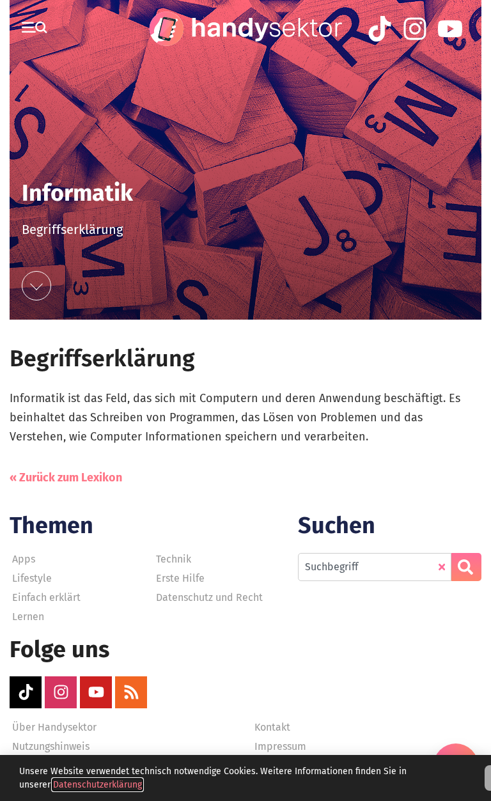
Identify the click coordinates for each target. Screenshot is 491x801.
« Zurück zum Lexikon (66, 477)
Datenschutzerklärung (97, 784)
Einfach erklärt (46, 597)
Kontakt (272, 727)
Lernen (28, 616)
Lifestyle (32, 578)
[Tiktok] (26, 692)
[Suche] (466, 567)
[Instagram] (61, 692)
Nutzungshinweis (51, 746)
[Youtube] (96, 692)
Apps (23, 559)
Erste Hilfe (180, 578)
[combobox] (374, 567)
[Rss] (131, 692)
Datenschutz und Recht (209, 597)
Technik (173, 559)
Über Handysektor (54, 727)
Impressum (280, 746)
